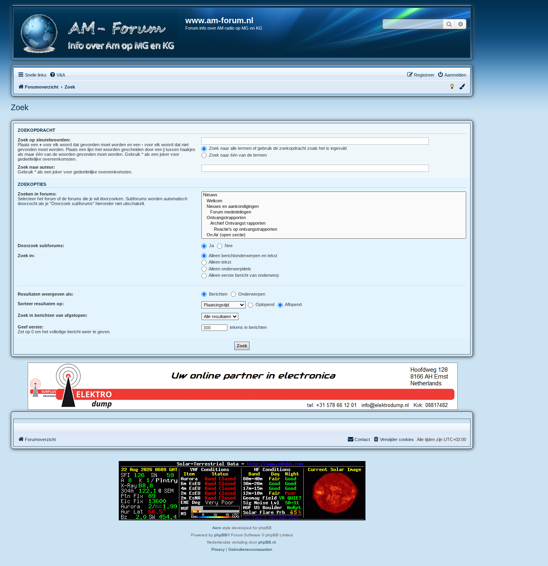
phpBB (220, 535)
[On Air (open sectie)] (333, 235)
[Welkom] (333, 201)
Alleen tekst (219, 262)
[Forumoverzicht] (100, 34)
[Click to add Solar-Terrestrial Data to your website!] (242, 490)
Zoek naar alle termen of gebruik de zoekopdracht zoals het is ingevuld (277, 148)
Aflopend (293, 304)
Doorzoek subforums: (41, 245)
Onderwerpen (251, 294)
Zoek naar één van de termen (237, 155)
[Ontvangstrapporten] (333, 218)
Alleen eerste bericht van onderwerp (243, 275)
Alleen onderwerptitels (229, 268)
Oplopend (264, 304)
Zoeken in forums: (37, 193)
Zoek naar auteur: (36, 167)
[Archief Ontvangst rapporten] (333, 223)
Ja (211, 245)
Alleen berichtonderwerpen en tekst (242, 255)
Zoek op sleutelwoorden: (44, 139)
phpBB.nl (267, 542)
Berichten (217, 294)
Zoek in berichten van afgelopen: (52, 315)
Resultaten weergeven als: (45, 294)
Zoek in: (26, 255)
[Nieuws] (333, 195)
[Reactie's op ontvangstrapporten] (333, 229)
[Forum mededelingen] (333, 212)
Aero (216, 528)
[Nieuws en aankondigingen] (333, 206)
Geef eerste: (30, 326)
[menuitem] (57, 75)
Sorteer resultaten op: (41, 303)
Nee (228, 245)
